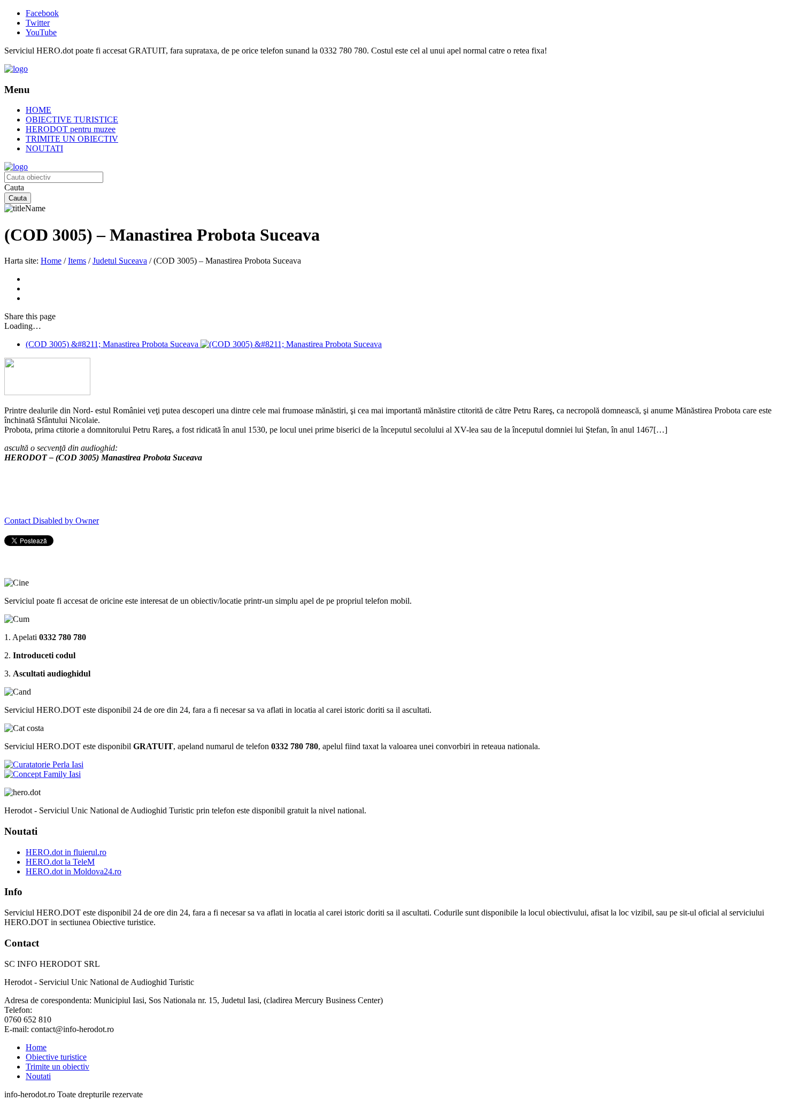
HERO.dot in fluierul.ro (66, 852)
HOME (38, 109)
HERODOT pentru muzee (70, 129)
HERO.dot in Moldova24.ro (73, 871)
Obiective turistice (56, 1056)
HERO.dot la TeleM (60, 861)
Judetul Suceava (120, 260)
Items (77, 260)
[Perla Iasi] (43, 764)
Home (51, 260)
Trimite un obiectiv (57, 1066)
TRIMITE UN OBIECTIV (72, 138)
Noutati (38, 1076)
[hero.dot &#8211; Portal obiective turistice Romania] (16, 68)
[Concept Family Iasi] (42, 774)
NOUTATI (44, 148)
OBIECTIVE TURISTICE (72, 119)
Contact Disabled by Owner (51, 520)
